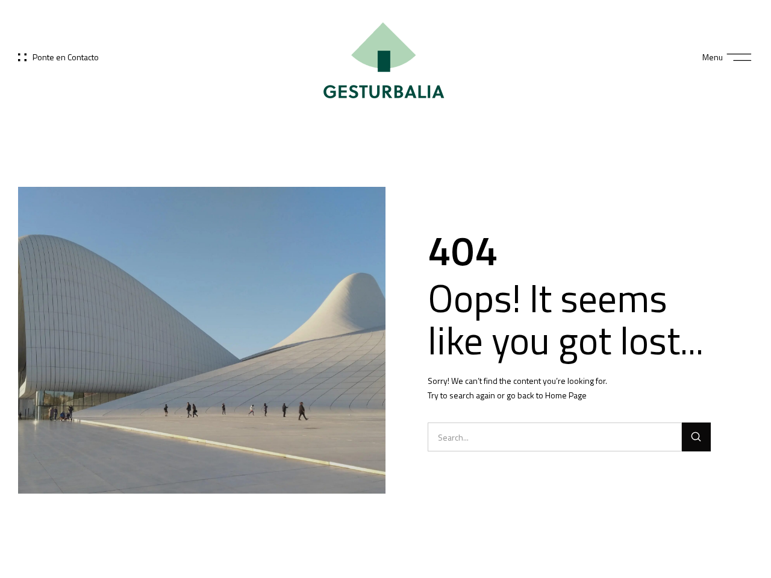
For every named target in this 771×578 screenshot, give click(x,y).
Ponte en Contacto (66, 57)
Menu (712, 57)
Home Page (566, 395)
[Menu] (739, 57)
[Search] (696, 437)
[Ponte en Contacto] (22, 57)
